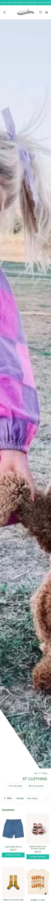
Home (35, 773)
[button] (40, 12)
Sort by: (20, 798)
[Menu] (4, 12)
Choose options (13, 855)
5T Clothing (43, 773)
